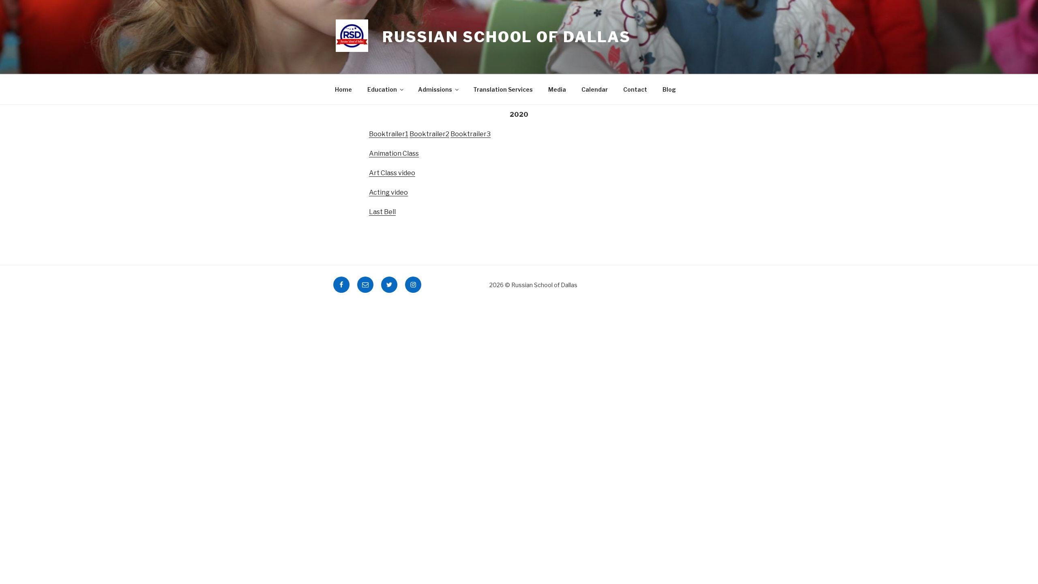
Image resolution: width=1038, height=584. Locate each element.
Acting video (388, 192)
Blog (669, 89)
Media (557, 89)
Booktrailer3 (470, 134)
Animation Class (394, 153)
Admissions (435, 89)
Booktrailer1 (388, 134)
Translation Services (503, 89)
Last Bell (382, 212)
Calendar (594, 89)
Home (343, 89)
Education (382, 89)
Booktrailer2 (429, 134)
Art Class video (392, 173)
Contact (635, 89)
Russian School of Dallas (506, 37)
